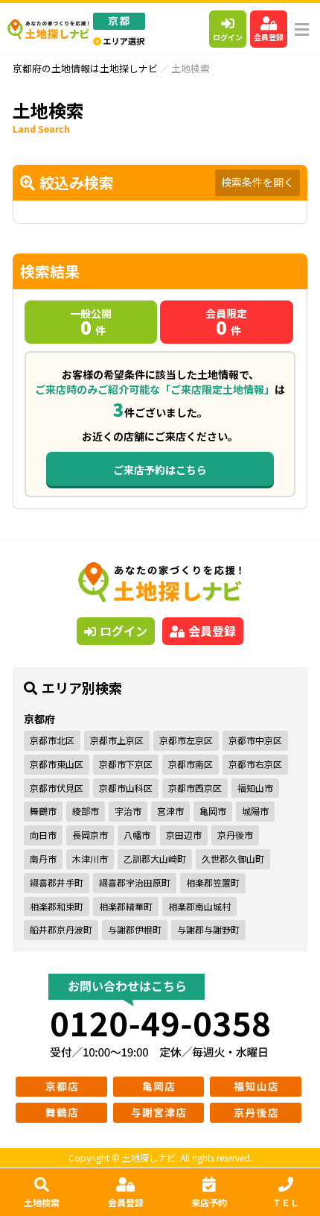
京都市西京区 (195, 787)
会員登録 (269, 36)
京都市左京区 (186, 740)
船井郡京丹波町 (61, 929)
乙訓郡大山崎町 (155, 858)
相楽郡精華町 (126, 906)
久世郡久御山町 (233, 858)
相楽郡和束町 (56, 906)
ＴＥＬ (285, 1202)
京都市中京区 (255, 740)
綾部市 (85, 810)
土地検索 (42, 1202)
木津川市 (90, 858)
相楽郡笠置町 (213, 882)
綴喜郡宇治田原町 (134, 882)
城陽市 (255, 810)
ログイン (228, 36)
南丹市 (43, 858)
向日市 (43, 834)
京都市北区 (52, 740)
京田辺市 (184, 834)
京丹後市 (235, 834)
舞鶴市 (43, 810)
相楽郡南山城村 (199, 906)
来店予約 (209, 1202)
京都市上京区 (117, 740)
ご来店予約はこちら (160, 469)
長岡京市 (90, 834)
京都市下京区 (126, 763)
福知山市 (255, 787)
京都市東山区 (56, 763)
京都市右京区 (255, 763)
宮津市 (170, 810)
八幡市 (137, 834)
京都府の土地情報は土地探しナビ (85, 68)
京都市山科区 (126, 787)
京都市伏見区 (56, 787)
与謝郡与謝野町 (208, 929)
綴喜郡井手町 (56, 882)
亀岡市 (212, 810)
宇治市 (128, 810)
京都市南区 (190, 763)
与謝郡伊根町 (134, 929)
